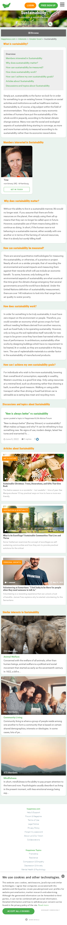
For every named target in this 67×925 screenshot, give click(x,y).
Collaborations (33, 840)
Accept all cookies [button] (18, 911)
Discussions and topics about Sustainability (28, 85)
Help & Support (33, 812)
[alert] (33, 898)
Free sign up (48, 5)
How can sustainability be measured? (24, 67)
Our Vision (38, 836)
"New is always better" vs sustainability (26, 413)
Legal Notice (33, 824)
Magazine (37, 816)
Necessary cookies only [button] (50, 910)
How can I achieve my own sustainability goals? (30, 76)
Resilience (33, 858)
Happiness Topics (33, 850)
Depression (29, 865)
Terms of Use (33, 820)
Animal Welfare (12, 656)
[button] (33, 919)
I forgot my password (33, 832)
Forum (28, 816)
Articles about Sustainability (20, 81)
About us (28, 836)
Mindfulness (10, 778)
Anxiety (39, 865)
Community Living (13, 717)
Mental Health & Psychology (33, 869)
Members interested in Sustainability (24, 58)
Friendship (33, 854)
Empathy (40, 862)
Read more (43, 905)
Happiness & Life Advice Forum (38, 418)
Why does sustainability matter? (22, 63)
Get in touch (17, 189)
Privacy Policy (34, 828)
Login (30, 5)
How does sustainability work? (21, 72)
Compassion (28, 862)
